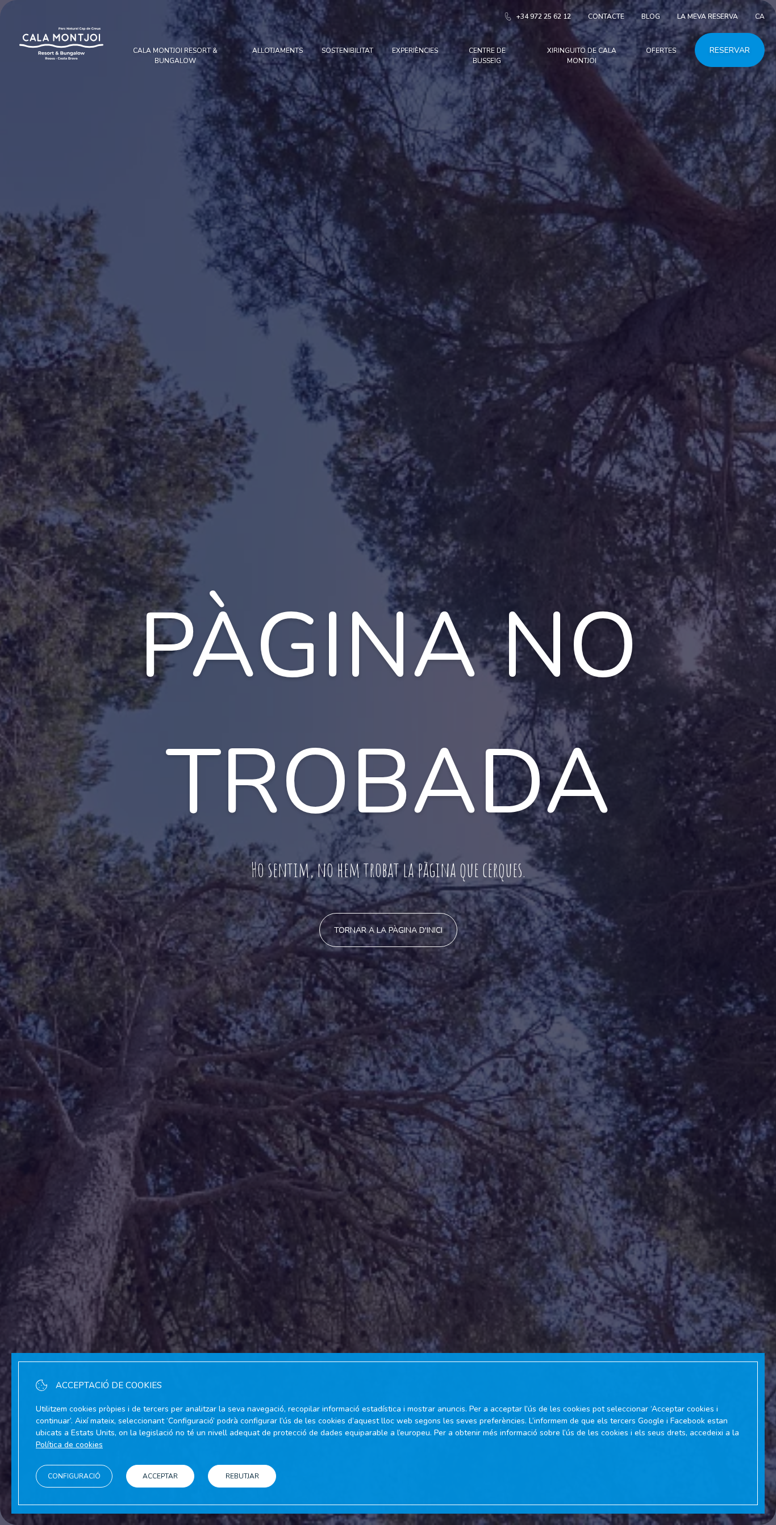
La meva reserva (707, 16)
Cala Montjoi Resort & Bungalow (175, 55)
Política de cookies (69, 1444)
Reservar (730, 50)
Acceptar (160, 1476)
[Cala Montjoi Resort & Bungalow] (61, 73)
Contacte (606, 16)
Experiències (415, 50)
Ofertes (661, 50)
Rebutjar (242, 1476)
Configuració (74, 1476)
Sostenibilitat (347, 50)
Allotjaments (277, 50)
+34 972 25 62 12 (543, 16)
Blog (650, 16)
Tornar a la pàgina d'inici (388, 930)
